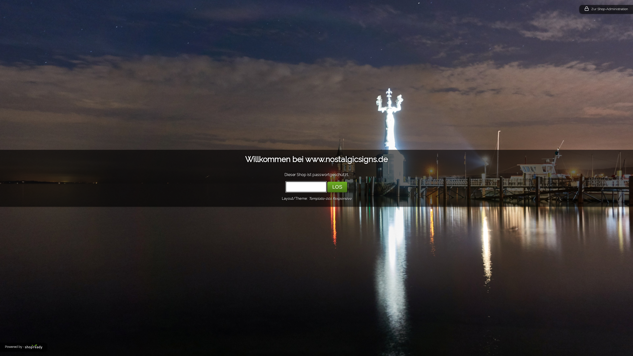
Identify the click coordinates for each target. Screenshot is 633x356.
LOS (337, 187)
